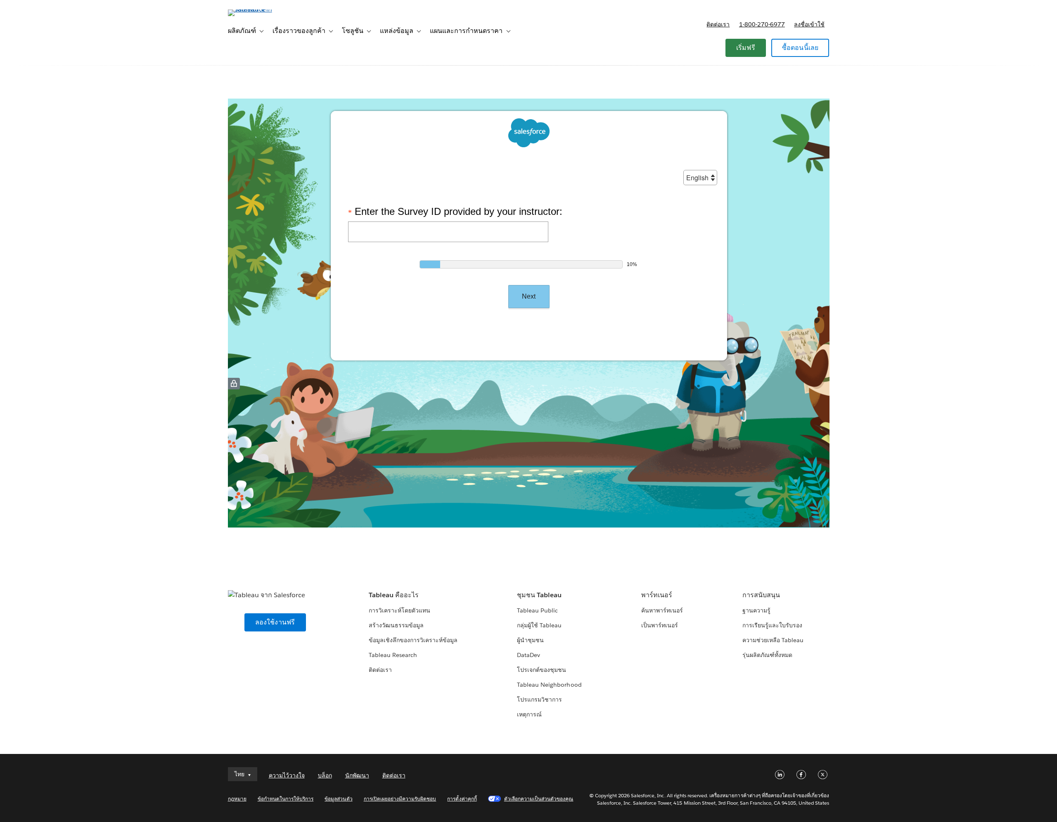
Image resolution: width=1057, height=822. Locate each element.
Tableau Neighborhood (549, 684)
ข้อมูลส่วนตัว (338, 798)
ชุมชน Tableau (539, 595)
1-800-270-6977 (762, 24)
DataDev (528, 655)
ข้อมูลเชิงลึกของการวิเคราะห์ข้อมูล (413, 640)
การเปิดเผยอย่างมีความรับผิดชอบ (400, 798)
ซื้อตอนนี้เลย (800, 47)
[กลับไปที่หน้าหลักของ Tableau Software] (263, 9)
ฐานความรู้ (756, 610)
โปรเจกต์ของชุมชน (541, 670)
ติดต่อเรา (718, 24)
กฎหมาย (237, 798)
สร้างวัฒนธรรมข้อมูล (396, 625)
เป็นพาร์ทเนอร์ (659, 625)
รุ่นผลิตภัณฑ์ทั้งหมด (767, 655)
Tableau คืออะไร (394, 595)
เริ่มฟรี (745, 47)
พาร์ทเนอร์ (656, 595)
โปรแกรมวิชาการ (539, 699)
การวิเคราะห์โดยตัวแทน (399, 610)
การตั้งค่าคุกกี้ (461, 798)
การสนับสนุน (761, 595)
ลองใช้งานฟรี (275, 622)
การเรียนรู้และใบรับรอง (772, 625)
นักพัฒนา (357, 775)
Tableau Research (393, 655)
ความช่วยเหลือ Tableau (772, 640)
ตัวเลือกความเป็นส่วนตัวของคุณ (539, 798)
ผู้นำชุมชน (530, 640)
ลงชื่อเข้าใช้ (809, 24)
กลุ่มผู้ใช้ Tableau (539, 625)
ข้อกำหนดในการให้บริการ (286, 798)
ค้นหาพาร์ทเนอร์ (662, 610)
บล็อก (325, 775)
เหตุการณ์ (529, 714)
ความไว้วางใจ (287, 775)
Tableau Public (537, 610)
